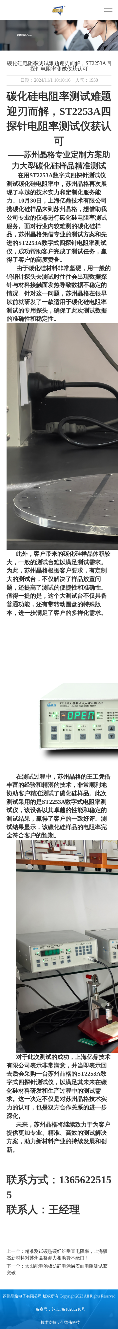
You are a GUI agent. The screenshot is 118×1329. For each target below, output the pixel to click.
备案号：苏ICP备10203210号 (60, 1309)
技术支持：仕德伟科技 (60, 1322)
